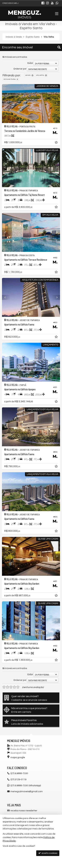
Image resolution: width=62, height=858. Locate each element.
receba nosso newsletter (23, 810)
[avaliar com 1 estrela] (4, 687)
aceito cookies (49, 853)
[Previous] (6, 103)
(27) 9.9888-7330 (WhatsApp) (25, 785)
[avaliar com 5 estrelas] (18, 687)
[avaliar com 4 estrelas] (14, 687)
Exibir (30, 63)
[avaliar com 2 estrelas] (7, 687)
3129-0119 (18, 779)
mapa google (17, 757)
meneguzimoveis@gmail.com (26, 791)
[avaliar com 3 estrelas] (11, 687)
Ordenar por (19, 69)
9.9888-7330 (19, 773)
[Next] (55, 103)
